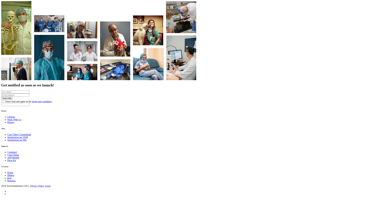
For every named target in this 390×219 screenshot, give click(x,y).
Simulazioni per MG (17, 140)
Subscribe (6, 98)
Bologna (11, 180)
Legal (47, 186)
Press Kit (11, 160)
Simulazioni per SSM (17, 137)
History (10, 122)
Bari (9, 178)
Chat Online (13, 155)
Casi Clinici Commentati (19, 134)
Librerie (11, 117)
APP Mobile (13, 157)
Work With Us (14, 119)
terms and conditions (42, 101)
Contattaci (12, 152)
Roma (10, 172)
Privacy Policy (37, 186)
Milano (10, 175)
